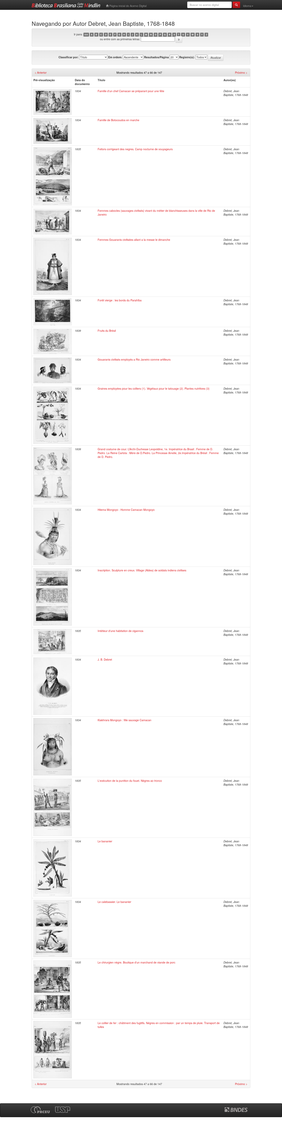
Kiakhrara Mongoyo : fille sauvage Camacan (124, 720)
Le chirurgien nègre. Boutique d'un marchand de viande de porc (136, 962)
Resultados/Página (156, 57)
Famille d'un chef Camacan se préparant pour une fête (131, 91)
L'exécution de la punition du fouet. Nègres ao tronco (130, 781)
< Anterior (41, 72)
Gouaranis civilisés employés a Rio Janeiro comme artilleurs (134, 359)
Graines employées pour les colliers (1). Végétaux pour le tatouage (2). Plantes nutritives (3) (153, 388)
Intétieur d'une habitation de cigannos (120, 631)
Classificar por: (68, 57)
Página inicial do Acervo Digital (128, 6)
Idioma (247, 6)
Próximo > (241, 72)
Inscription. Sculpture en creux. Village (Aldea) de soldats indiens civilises (142, 570)
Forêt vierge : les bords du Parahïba (120, 300)
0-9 (86, 34)
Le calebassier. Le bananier (114, 902)
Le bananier (105, 841)
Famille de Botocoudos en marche (118, 120)
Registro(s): (187, 57)
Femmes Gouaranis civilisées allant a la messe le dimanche (134, 240)
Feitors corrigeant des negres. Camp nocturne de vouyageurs (135, 149)
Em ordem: (115, 57)
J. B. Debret (105, 659)
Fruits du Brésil (107, 331)
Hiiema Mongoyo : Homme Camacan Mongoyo (126, 510)
